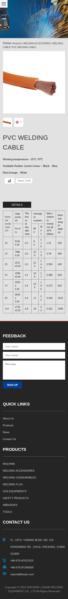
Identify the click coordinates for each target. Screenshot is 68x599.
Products (17, 43)
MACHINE (9, 463)
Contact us (9, 439)
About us (8, 418)
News (6, 432)
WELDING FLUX (13, 484)
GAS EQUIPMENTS (14, 491)
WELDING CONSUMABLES (19, 477)
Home (7, 43)
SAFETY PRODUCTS (16, 498)
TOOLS (7, 511)
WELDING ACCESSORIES (37, 43)
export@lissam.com (22, 574)
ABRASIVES (10, 504)
